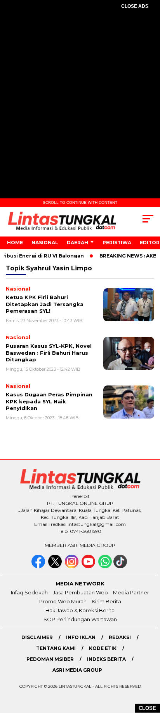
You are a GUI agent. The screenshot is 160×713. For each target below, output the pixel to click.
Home (15, 242)
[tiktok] (121, 566)
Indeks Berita (106, 659)
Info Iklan (81, 637)
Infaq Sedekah (29, 592)
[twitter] (55, 566)
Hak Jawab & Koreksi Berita (80, 610)
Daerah (77, 242)
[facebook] (39, 566)
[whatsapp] (105, 566)
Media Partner (131, 592)
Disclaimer (37, 637)
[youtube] (89, 566)
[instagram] (72, 566)
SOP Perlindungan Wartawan (80, 619)
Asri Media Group (77, 670)
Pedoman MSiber (50, 659)
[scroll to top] (149, 668)
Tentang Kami (56, 648)
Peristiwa (117, 242)
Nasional (44, 242)
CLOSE (147, 708)
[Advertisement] (80, 102)
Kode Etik (103, 648)
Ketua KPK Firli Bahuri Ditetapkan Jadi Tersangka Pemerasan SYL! (44, 304)
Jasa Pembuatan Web (80, 592)
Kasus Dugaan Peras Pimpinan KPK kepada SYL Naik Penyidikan (49, 401)
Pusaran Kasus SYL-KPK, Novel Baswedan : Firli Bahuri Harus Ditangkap (49, 353)
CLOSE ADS (134, 6)
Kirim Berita (106, 601)
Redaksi (120, 637)
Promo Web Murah (63, 601)
